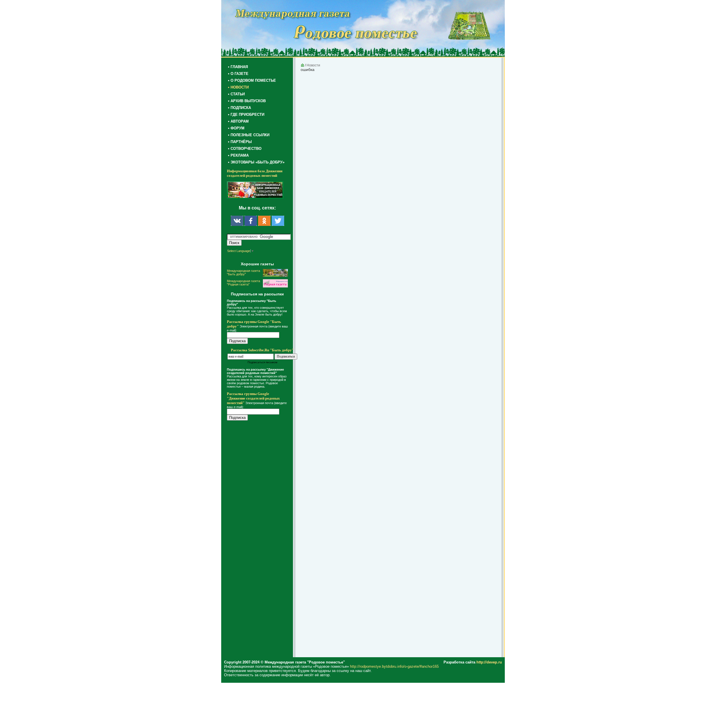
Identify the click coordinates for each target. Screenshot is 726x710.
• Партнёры (240, 142)
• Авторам (238, 121)
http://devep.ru (489, 662)
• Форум (236, 128)
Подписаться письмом (262, 362)
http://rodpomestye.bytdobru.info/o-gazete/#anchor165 (394, 666)
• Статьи (236, 94)
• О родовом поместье (252, 80)
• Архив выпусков (247, 101)
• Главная (238, 67)
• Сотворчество (244, 148)
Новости (313, 65)
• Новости (238, 87)
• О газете (238, 74)
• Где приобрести (246, 114)
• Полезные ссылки (248, 135)
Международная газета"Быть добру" (243, 272)
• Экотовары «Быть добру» (256, 162)
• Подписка (239, 108)
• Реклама (238, 155)
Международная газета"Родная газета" (243, 282)
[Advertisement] (261, 540)
